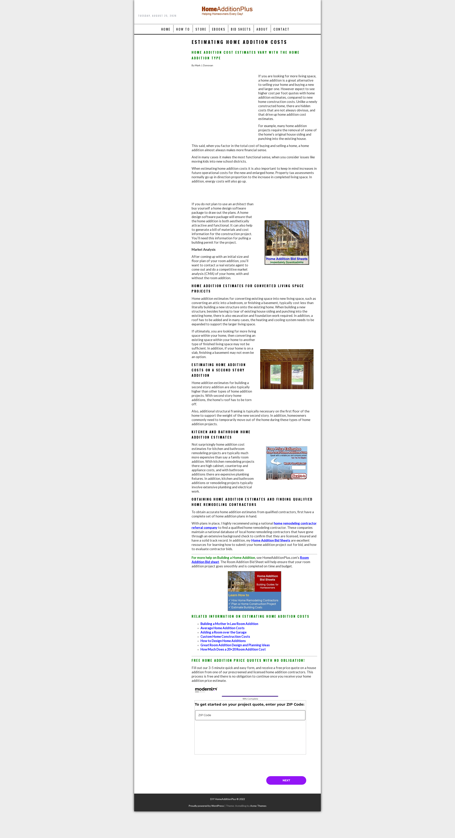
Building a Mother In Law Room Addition (229, 624)
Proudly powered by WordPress (206, 805)
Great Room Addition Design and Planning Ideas (235, 645)
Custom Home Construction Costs (225, 636)
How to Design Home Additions (223, 641)
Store (201, 29)
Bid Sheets (241, 29)
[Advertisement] (223, 111)
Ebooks (219, 29)
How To (183, 29)
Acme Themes (258, 805)
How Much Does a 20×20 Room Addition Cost (233, 649)
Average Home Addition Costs (222, 628)
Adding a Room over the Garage (223, 632)
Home (166, 29)
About (262, 29)
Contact (282, 29)
